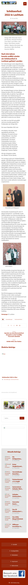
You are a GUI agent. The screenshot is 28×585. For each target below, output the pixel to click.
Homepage (4, 314)
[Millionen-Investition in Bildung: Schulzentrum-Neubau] (8, 526)
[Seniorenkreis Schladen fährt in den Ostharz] (8, 489)
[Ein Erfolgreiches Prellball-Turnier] (8, 459)
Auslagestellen (15, 551)
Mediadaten (15, 555)
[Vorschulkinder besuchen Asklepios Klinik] (8, 474)
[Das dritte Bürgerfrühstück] (8, 519)
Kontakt (15, 544)
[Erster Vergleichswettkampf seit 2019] (8, 466)
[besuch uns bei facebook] (14, 574)
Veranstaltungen (9, 319)
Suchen (22, 418)
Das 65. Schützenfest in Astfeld (17, 511)
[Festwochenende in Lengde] (8, 481)
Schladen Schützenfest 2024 (16, 496)
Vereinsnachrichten (18, 319)
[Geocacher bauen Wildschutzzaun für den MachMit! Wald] (8, 504)
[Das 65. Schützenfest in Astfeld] (8, 511)
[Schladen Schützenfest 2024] (8, 496)
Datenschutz (14, 565)
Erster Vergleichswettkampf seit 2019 (17, 466)
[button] (25, 3)
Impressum (15, 561)
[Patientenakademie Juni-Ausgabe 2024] (14, 435)
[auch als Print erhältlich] (9, 3)
